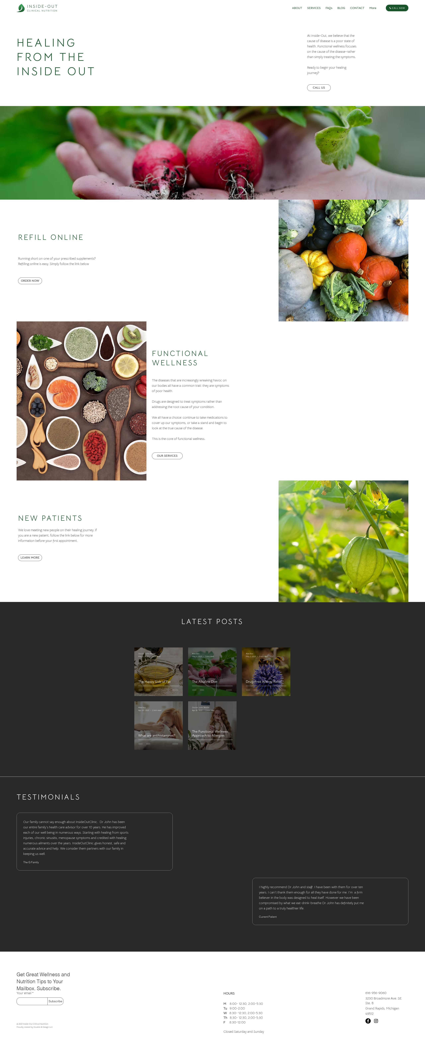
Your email (24, 993)
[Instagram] (376, 1021)
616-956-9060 (375, 993)
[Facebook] (368, 1021)
